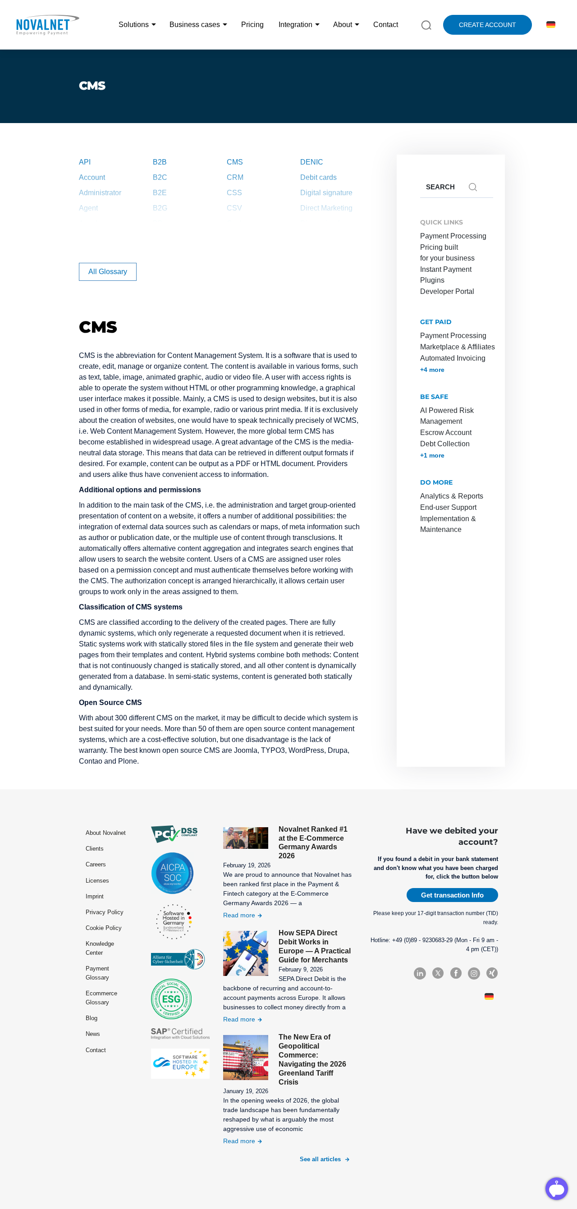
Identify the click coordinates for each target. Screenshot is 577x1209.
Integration (295, 24)
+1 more (432, 455)
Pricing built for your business (447, 252)
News (93, 1033)
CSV (234, 208)
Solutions (134, 24)
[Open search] (426, 24)
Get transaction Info (452, 895)
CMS (235, 162)
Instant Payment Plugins (446, 275)
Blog (91, 1018)
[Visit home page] (47, 25)
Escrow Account (446, 432)
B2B (160, 162)
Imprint (95, 896)
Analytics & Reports (451, 496)
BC (158, 239)
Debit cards (318, 177)
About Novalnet (106, 832)
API (85, 162)
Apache (91, 223)
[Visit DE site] (549, 25)
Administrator (100, 193)
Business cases (194, 24)
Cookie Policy (104, 928)
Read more (239, 915)
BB (158, 223)
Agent (88, 208)
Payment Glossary (97, 973)
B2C (160, 177)
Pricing (252, 24)
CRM (235, 177)
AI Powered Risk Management (447, 416)
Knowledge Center (100, 948)
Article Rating (100, 239)
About (342, 24)
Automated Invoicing (452, 358)
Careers (96, 864)
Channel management (248, 244)
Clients (95, 848)
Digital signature (326, 193)
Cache (237, 223)
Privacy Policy (105, 912)
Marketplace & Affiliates (457, 347)
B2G (160, 208)
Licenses (97, 880)
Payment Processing (453, 236)
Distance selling (326, 239)
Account (92, 177)
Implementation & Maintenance (448, 524)
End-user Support (448, 507)
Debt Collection (445, 444)
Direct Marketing (326, 208)
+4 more (432, 369)
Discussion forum (328, 223)
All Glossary (107, 271)
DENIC (311, 162)
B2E (160, 193)
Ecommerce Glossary (101, 998)
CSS (234, 193)
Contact (385, 24)
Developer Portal (447, 291)
